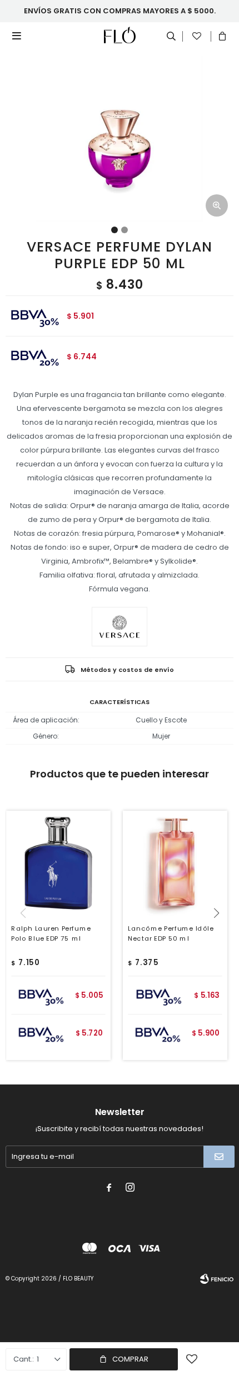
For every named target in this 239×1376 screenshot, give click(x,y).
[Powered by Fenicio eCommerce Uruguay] (216, 1278)
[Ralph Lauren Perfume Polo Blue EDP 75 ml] (58, 863)
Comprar (130, 1359)
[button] (220, 935)
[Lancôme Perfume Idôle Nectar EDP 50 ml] (175, 863)
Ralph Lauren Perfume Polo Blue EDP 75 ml (51, 933)
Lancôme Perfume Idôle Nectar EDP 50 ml (170, 933)
